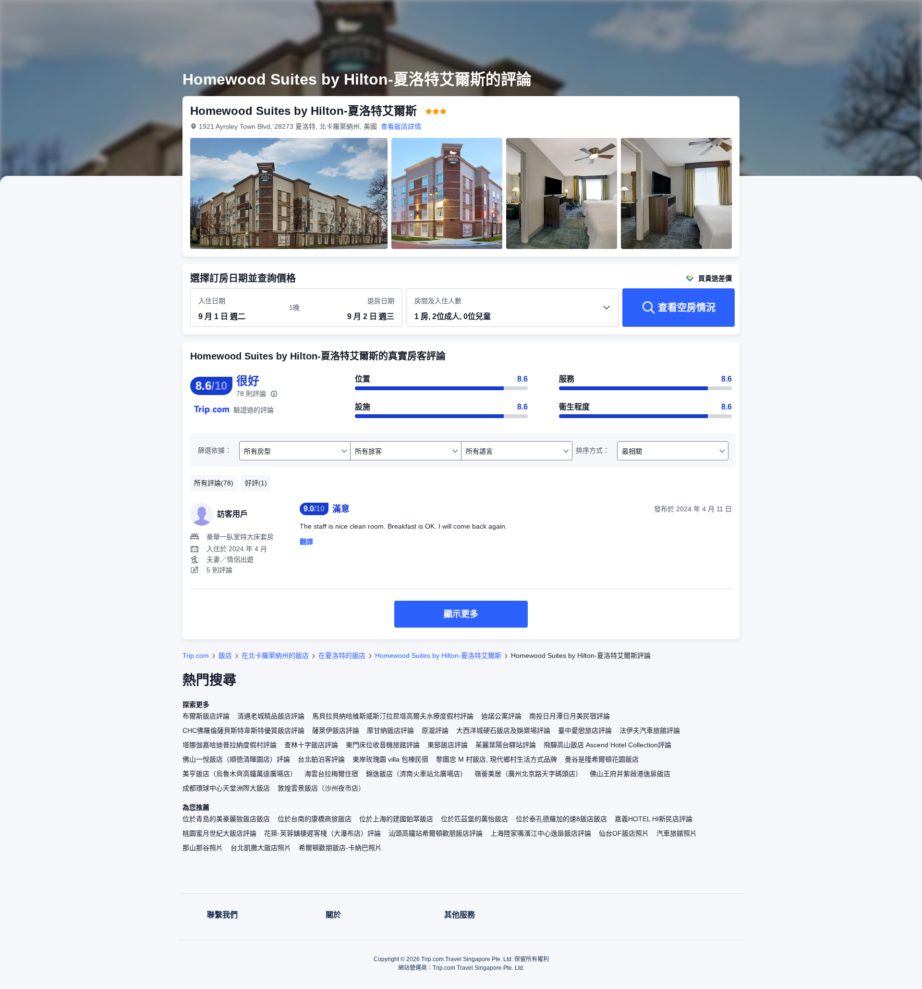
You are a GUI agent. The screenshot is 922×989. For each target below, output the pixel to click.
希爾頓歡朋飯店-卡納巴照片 (340, 848)
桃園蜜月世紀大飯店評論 (219, 833)
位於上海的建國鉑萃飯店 (396, 819)
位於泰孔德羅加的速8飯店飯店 (561, 819)
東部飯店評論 (447, 745)
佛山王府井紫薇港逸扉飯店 (630, 774)
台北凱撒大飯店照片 (260, 848)
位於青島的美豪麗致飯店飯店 (226, 819)
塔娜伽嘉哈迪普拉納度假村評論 (229, 745)
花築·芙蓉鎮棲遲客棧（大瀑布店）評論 (322, 833)
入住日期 (211, 301)
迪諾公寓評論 (501, 716)
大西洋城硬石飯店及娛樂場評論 (503, 730)
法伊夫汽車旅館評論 (649, 730)
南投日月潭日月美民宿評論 (569, 716)
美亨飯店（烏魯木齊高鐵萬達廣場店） (239, 774)
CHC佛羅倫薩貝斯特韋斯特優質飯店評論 (243, 730)
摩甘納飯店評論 (390, 730)
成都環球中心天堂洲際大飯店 (226, 788)
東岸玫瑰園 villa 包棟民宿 (390, 759)
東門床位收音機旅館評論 (383, 745)
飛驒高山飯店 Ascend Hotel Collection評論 (607, 745)
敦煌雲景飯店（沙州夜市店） (321, 788)
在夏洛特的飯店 (341, 655)
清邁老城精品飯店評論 (270, 716)
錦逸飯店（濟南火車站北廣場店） (416, 774)
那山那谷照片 (202, 848)
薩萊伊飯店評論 (335, 730)
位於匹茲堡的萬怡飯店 (474, 819)
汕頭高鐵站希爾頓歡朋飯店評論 (435, 833)
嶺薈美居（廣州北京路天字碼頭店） (528, 774)
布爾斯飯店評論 (206, 716)
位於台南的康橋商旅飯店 (315, 819)
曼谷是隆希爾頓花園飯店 (602, 759)
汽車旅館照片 (676, 833)
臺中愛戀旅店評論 (585, 730)
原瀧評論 (435, 730)
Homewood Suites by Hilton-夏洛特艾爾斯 (438, 655)
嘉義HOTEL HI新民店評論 (653, 819)
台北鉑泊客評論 (321, 759)
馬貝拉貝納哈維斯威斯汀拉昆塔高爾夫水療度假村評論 (392, 716)
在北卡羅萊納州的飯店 (275, 655)
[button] (857, 16)
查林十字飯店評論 (311, 745)
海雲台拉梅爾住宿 (331, 774)
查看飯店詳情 (401, 126)
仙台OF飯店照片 (624, 833)
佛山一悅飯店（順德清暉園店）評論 (236, 759)
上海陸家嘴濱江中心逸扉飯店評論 (540, 833)
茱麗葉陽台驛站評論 (505, 745)
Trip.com (195, 655)
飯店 (225, 655)
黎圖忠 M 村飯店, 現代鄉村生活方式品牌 (496, 759)
